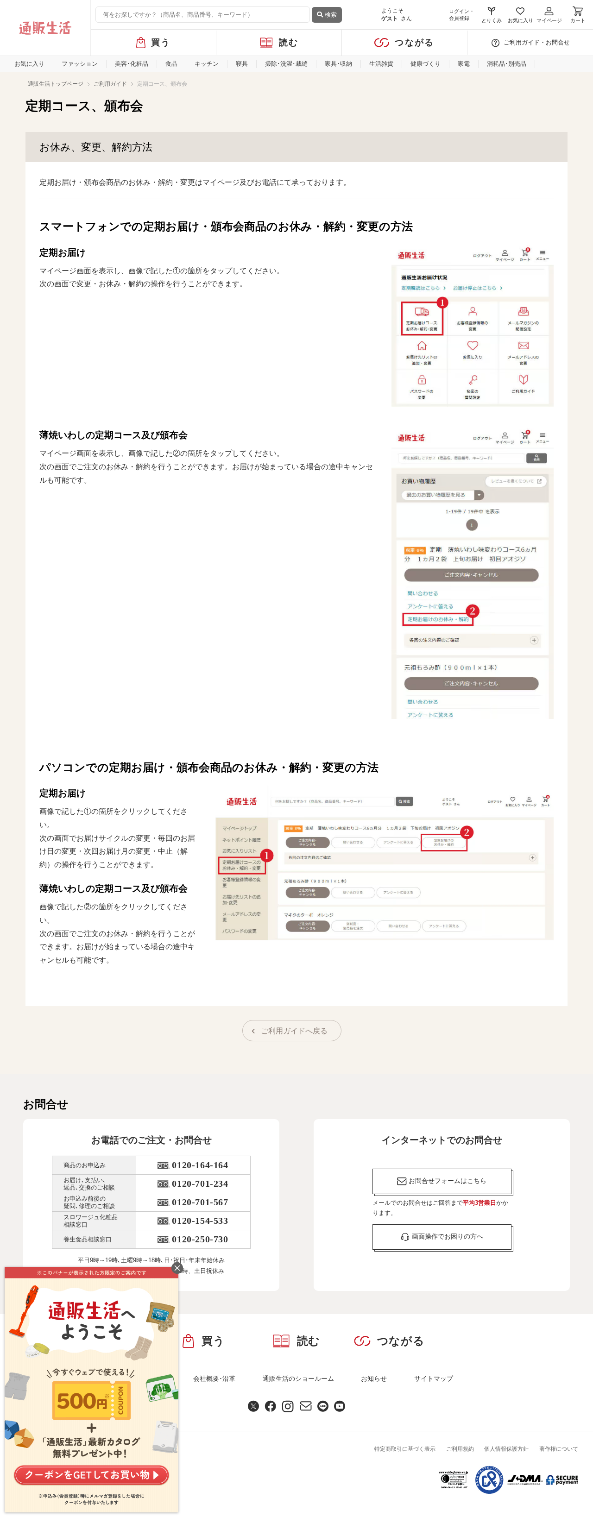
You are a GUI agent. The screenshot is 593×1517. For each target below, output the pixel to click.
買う (161, 42)
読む (289, 42)
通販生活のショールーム (298, 1378)
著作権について (558, 1449)
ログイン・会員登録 (461, 14)
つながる (414, 42)
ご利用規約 (460, 1449)
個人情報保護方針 (506, 1449)
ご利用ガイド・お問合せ (537, 42)
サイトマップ (433, 1378)
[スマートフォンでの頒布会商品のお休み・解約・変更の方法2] (472, 573)
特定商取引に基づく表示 (404, 1449)
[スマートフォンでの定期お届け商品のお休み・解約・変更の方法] (472, 326)
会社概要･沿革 (214, 1378)
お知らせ (374, 1378)
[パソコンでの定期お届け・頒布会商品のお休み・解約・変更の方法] (384, 863)
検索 (330, 14)
